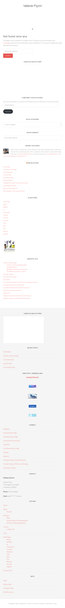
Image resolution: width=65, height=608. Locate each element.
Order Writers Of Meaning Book (17, 520)
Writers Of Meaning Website (16, 523)
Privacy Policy (7, 570)
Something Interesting (9, 185)
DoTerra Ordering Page (10, 262)
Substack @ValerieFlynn (26, 154)
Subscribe (8, 111)
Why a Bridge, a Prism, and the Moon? (14, 191)
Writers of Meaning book (10, 188)
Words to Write (7, 180)
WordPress (49, 603)
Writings (6, 515)
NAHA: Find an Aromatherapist (12, 290)
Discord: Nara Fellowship (11, 441)
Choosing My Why (8, 177)
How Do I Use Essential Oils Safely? (17, 265)
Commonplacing (7, 172)
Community (6, 212)
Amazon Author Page (10, 433)
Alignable (6, 429)
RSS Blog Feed (33, 163)
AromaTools (6, 279)
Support (5, 234)
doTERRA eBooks (12, 267)
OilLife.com (6, 293)
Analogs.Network (32, 377)
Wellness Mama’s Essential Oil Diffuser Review (16, 298)
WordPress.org (8, 592)
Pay (4, 228)
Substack (6, 456)
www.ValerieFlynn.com (52, 154)
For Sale (5, 218)
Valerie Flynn (32, 5)
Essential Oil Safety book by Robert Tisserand (16, 287)
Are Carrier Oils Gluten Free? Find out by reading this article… (20, 282)
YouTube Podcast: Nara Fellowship (14, 460)
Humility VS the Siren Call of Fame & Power (15, 183)
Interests (6, 220)
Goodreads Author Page (11, 448)
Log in (5, 580)
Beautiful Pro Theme (25, 603)
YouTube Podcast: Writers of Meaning (15, 464)
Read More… (22, 156)
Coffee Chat (11, 529)
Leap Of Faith (7, 175)
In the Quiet (6, 167)
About (5, 204)
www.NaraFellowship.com (10, 156)
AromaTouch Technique (10, 277)
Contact (5, 215)
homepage (6, 43)
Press (5, 533)
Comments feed (8, 588)
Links (4, 223)
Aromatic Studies (8, 274)
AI (3, 209)
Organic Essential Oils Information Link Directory (17, 295)
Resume (5, 231)
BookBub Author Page (10, 437)
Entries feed (7, 584)
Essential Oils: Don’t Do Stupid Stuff (13, 285)
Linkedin (6, 452)
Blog (8, 518)
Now (4, 226)
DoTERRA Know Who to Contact (16, 271)
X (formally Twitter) (9, 468)
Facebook (6, 444)
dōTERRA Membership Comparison (17, 269)
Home (5, 505)
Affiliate (5, 207)
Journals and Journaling (9, 169)
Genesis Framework (39, 603)
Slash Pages (6, 201)
